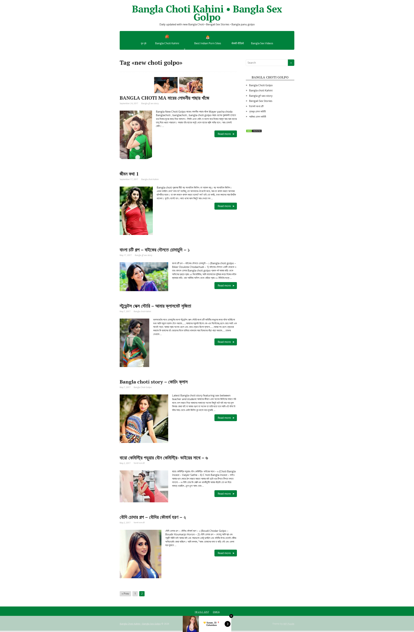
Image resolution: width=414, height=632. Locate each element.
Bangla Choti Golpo (143, 387)
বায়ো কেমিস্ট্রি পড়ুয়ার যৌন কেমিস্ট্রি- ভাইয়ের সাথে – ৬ (164, 457)
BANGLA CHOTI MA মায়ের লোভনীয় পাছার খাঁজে (164, 98)
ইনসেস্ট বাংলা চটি (139, 463)
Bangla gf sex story (150, 103)
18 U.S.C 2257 (202, 611)
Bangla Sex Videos (262, 43)
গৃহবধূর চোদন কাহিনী (257, 111)
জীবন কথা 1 (129, 174)
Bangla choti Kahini (150, 179)
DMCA (216, 611)
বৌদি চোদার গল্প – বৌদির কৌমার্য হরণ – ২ (153, 517)
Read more (224, 134)
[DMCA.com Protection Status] (254, 131)
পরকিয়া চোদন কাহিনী (257, 116)
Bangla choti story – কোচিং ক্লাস (154, 381)
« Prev (125, 593)
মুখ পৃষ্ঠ (143, 43)
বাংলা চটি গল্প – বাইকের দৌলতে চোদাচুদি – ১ (155, 249)
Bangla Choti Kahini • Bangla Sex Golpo (207, 13)
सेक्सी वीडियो (237, 43)
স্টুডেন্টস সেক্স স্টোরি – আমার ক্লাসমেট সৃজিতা (155, 306)
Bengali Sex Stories (260, 101)
